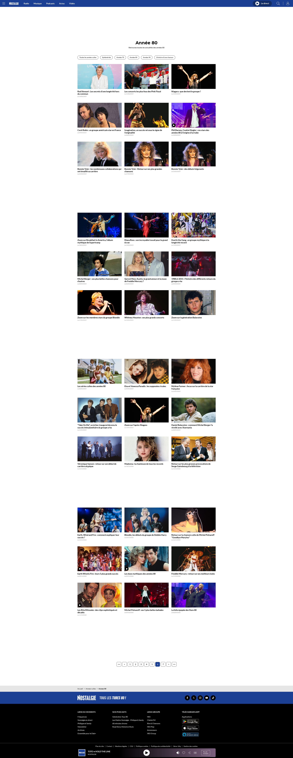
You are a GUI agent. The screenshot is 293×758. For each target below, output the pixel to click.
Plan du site (99, 746)
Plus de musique (205, 752)
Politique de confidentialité (160, 746)
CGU (131, 746)
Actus (62, 3)
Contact (109, 746)
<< (119, 664)
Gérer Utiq (177, 746)
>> (174, 664)
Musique (38, 3)
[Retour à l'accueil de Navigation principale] (14, 3)
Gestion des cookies (191, 746)
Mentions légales (121, 746)
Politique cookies (142, 746)
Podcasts (50, 3)
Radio (26, 3)
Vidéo (72, 3)
